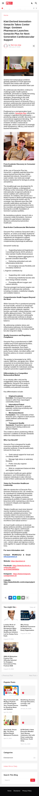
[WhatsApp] (19, 598)
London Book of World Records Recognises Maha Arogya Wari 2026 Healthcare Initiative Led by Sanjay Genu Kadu (11, 630)
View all (32, 607)
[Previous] (34, 8)
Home (6, 15)
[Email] (23, 598)
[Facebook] (10, 598)
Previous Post (8, 675)
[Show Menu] (3, 3)
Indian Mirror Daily (10, 766)
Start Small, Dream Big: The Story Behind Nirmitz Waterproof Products (11, 732)
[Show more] (27, 598)
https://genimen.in (18, 561)
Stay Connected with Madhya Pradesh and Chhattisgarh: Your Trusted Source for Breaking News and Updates (11, 704)
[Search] (36, 3)
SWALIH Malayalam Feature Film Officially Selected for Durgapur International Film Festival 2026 (10, 661)
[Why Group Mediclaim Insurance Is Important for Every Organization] (28, 615)
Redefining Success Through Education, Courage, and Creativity (28, 702)
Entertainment (19, 757)
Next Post (32, 675)
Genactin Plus (20, 113)
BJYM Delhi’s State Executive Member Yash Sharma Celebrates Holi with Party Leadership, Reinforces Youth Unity (28, 735)
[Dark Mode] (32, 3)
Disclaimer (17, 791)
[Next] (36, 8)
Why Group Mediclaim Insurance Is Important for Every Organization (28, 627)
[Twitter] (14, 598)
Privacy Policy (27, 791)
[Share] (33, 46)
